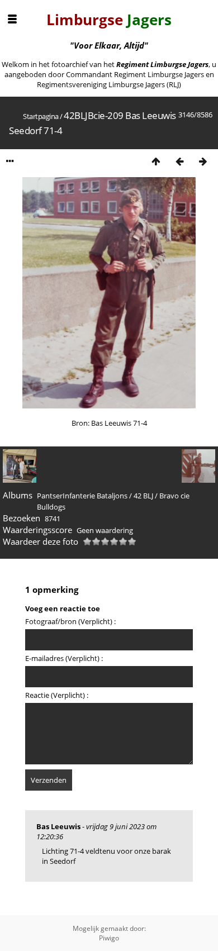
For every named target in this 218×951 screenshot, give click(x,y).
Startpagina (41, 116)
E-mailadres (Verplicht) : (64, 658)
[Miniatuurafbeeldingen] (156, 161)
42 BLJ (143, 496)
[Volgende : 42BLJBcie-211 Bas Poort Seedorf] (203, 161)
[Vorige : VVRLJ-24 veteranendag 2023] (179, 161)
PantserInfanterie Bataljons (82, 496)
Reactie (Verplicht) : (56, 695)
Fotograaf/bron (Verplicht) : (70, 621)
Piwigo (109, 938)
